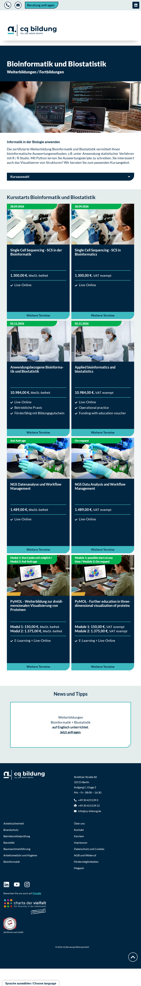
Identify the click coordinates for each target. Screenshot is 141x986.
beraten (76, 162)
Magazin (79, 868)
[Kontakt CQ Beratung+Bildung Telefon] (8, 5)
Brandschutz (10, 829)
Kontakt (79, 829)
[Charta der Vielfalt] (24, 907)
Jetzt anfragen (70, 732)
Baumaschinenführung (16, 848)
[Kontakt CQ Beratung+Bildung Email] (18, 5)
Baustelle (8, 842)
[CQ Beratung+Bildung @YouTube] (17, 884)
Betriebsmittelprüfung (16, 836)
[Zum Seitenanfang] (133, 957)
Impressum (80, 842)
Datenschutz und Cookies (89, 848)
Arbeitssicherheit (13, 823)
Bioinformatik (11, 861)
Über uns (79, 823)
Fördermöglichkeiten (86, 861)
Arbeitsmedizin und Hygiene (20, 855)
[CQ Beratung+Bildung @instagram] (27, 884)
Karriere (79, 836)
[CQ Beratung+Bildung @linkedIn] (135, 5)
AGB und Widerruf (85, 855)
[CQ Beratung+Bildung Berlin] (32, 30)
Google (36, 893)
